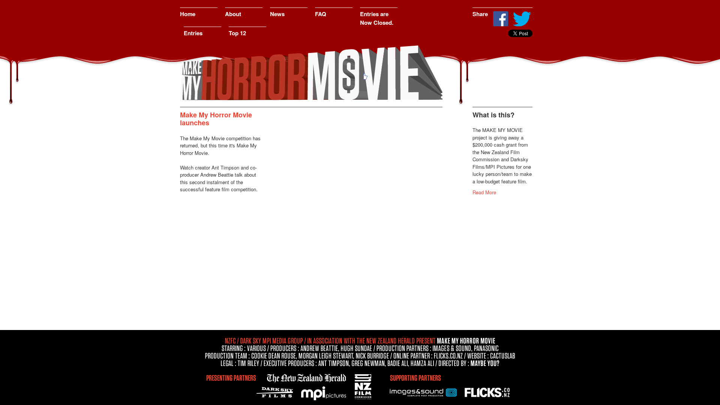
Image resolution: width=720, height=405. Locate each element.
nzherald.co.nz (305, 376)
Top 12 (237, 33)
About (233, 14)
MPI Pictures (324, 393)
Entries (193, 33)
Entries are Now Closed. (376, 18)
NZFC (363, 385)
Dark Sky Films (276, 392)
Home (187, 14)
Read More (484, 192)
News (277, 14)
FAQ (320, 14)
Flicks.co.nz (487, 392)
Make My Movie (311, 73)
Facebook (500, 18)
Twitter (521, 18)
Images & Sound (424, 392)
